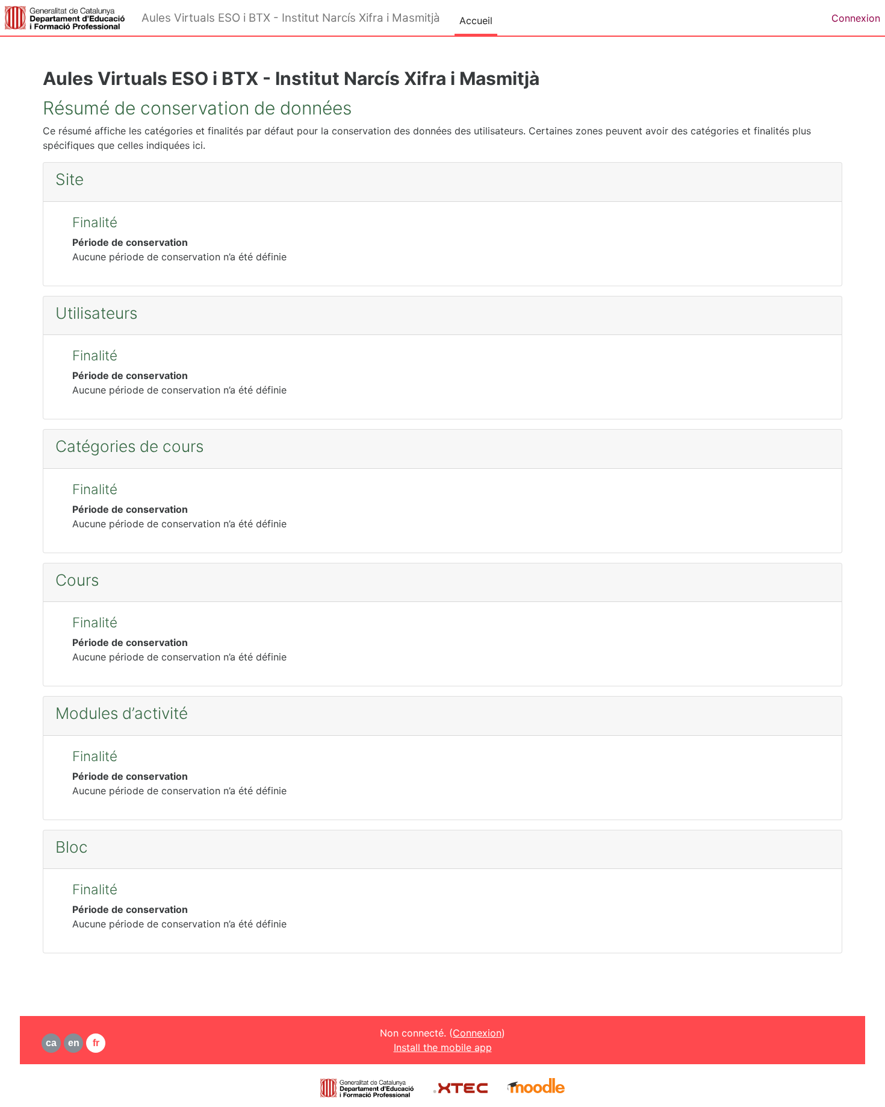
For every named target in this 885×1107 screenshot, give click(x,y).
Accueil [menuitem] (475, 20)
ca (51, 1043)
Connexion (855, 18)
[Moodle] (536, 1087)
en (73, 1043)
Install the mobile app (443, 1047)
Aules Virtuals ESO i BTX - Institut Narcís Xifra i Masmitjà (290, 18)
